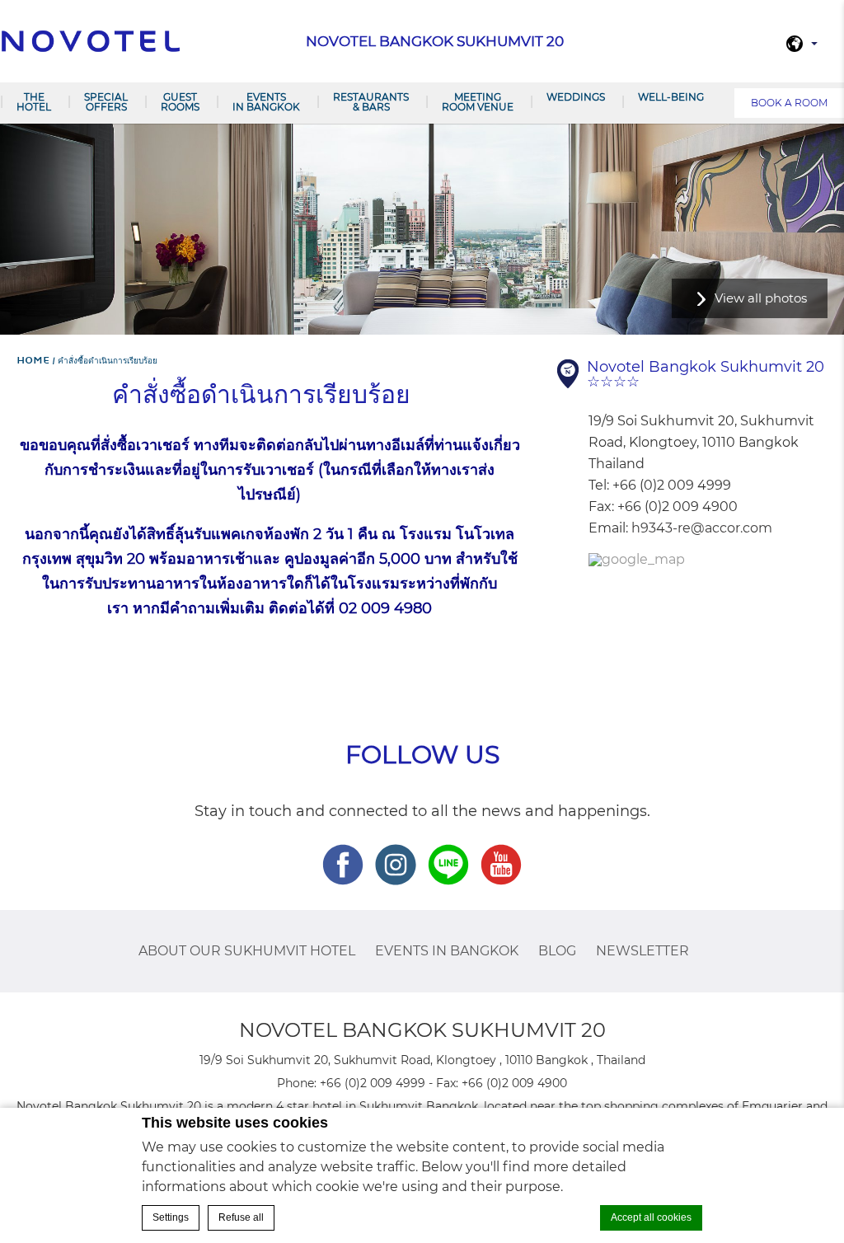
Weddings (575, 97)
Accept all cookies (651, 1217)
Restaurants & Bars (371, 102)
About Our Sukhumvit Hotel (246, 951)
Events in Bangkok (266, 102)
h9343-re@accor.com (701, 528)
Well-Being (671, 97)
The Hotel (33, 102)
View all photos (761, 298)
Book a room (789, 102)
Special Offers (106, 102)
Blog (557, 951)
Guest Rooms (180, 102)
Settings (170, 1217)
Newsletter (642, 951)
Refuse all (241, 1217)
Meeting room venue (477, 102)
